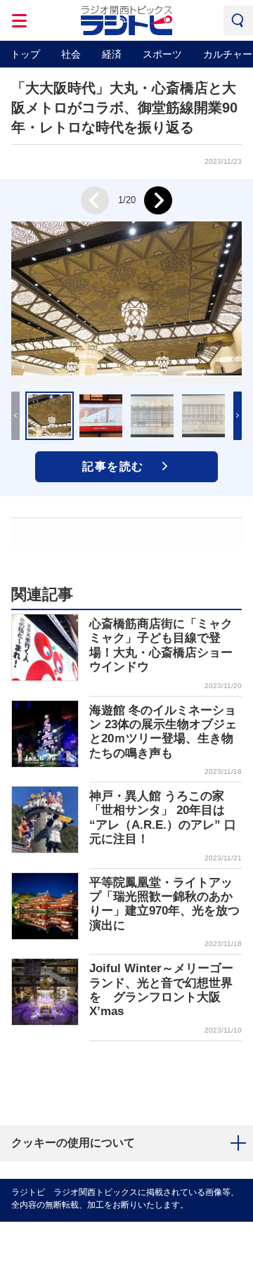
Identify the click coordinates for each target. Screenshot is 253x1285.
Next (158, 200)
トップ (25, 54)
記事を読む (113, 466)
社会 (71, 54)
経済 (112, 54)
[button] (237, 416)
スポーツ (162, 54)
